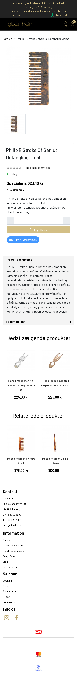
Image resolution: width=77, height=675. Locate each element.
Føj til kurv (40, 230)
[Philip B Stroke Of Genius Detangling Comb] (14, 123)
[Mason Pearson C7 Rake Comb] (21, 438)
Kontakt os (9, 602)
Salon (6, 586)
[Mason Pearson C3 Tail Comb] (55, 438)
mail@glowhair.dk (13, 525)
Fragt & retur (10, 556)
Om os (6, 540)
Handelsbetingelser (14, 550)
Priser (6, 596)
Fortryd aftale (11, 567)
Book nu (7, 580)
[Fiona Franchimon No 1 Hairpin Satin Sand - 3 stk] (55, 361)
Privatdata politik (13, 545)
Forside (7, 38)
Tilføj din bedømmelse (36, 167)
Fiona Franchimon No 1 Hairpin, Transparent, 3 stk (21, 385)
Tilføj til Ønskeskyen (25, 240)
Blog (5, 561)
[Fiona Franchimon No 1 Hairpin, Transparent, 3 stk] (21, 361)
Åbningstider (10, 591)
